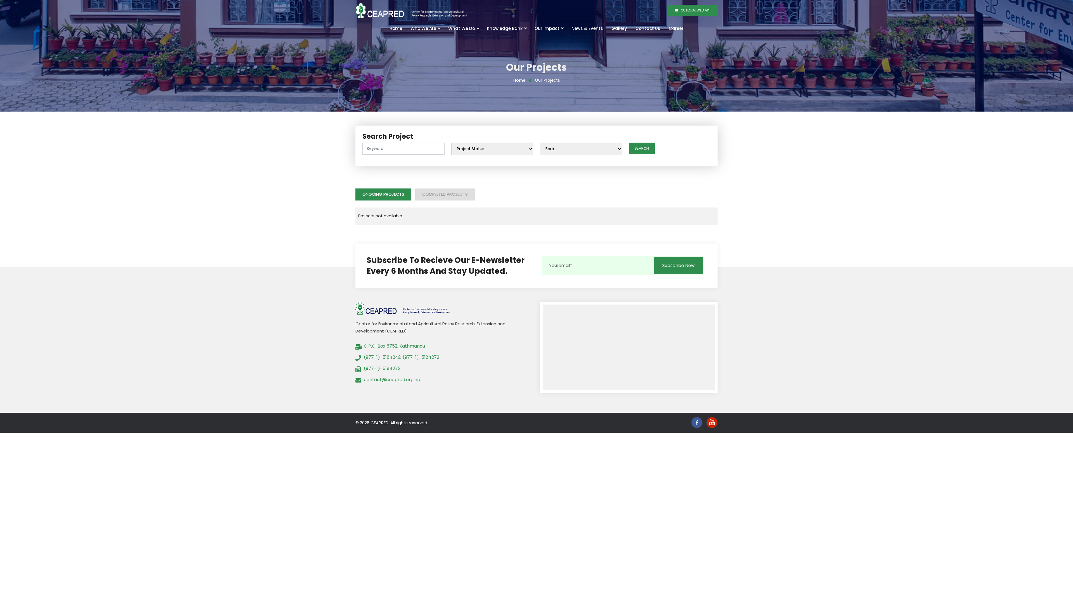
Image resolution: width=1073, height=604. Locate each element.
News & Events (587, 28)
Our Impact (548, 28)
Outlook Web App (694, 10)
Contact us (647, 28)
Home (396, 28)
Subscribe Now (678, 265)
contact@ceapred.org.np (392, 379)
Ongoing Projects (383, 194)
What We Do (462, 28)
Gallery (619, 28)
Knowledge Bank (505, 28)
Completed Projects (445, 194)
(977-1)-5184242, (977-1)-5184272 (401, 357)
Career (676, 28)
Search (642, 148)
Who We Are (423, 28)
